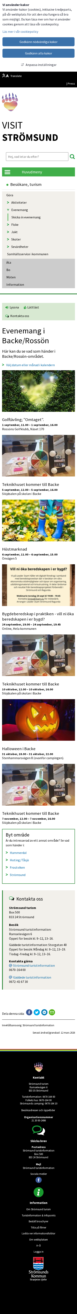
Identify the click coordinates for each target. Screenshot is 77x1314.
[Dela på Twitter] (37, 1012)
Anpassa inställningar (41, 65)
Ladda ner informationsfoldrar (38, 1233)
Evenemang (19, 210)
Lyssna (14, 307)
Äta (8, 262)
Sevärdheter (19, 247)
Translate (16, 76)
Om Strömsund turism (38, 1209)
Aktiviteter (19, 202)
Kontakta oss (19, 316)
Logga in (39, 1251)
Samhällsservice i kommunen (27, 254)
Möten (11, 277)
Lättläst (33, 307)
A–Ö (38, 1245)
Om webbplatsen (38, 1239)
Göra (9, 195)
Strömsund (17, 875)
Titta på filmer (38, 1227)
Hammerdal (18, 853)
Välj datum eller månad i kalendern (30, 365)
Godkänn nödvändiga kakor (38, 42)
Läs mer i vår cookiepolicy (20, 31)
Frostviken (17, 867)
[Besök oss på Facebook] (39, 1180)
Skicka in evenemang (26, 217)
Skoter (16, 239)
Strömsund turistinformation (34, 965)
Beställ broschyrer (38, 1221)
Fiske (14, 224)
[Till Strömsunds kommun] (38, 1280)
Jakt (14, 232)
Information (15, 284)
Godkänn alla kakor (38, 53)
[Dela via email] (52, 1012)
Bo (8, 270)
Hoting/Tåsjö (19, 860)
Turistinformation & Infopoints (38, 1215)
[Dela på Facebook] (29, 1012)
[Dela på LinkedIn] (44, 1012)
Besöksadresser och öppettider (38, 1110)
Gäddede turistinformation (32, 977)
